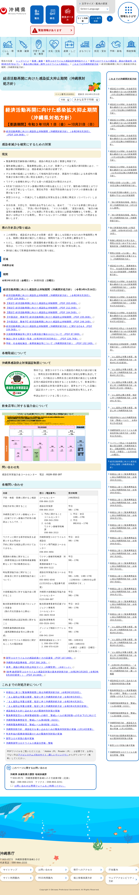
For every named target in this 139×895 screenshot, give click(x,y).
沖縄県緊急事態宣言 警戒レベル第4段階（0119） (32, 724)
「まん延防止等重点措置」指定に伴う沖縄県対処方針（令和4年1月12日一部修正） (123, 385)
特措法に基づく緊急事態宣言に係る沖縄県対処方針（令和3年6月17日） (123, 592)
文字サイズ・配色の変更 (95, 3)
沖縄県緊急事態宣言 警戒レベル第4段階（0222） (33, 720)
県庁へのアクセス (83, 870)
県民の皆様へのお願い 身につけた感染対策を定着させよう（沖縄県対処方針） (123, 256)
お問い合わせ (45, 870)
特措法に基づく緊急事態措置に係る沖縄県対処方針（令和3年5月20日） (44, 692)
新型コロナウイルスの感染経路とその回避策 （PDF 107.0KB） (39, 658)
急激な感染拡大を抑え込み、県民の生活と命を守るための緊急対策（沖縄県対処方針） (123, 243)
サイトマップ (10, 870)
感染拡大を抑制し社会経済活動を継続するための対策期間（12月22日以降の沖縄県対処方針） (124, 171)
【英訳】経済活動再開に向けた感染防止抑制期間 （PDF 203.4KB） (42, 303)
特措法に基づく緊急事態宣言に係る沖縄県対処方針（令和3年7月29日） (123, 553)
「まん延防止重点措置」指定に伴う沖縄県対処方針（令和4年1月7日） (123, 398)
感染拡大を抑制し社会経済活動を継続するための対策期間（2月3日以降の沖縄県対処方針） (123, 140)
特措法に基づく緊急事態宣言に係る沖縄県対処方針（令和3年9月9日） (123, 490)
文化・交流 (54, 51)
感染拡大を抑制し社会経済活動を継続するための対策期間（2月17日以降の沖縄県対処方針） (123, 108)
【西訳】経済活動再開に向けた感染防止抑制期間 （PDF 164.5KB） (42, 312)
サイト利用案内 (11, 878)
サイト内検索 (83, 19)
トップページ (22, 61)
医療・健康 (23, 51)
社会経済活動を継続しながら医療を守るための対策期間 (123, 193)
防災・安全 (100, 51)
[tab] (82, 20)
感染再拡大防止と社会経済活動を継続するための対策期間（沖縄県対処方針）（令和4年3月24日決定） (123, 332)
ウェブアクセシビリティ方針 (121, 879)
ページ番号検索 (96, 19)
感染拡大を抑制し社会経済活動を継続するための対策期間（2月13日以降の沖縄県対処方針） (123, 124)
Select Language (89, 9)
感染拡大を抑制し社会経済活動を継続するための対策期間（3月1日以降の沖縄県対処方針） (123, 93)
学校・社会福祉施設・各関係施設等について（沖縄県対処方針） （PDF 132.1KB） (50, 343)
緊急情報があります (50, 30)
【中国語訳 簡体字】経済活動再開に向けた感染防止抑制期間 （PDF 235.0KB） (49, 317)
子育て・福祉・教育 (39, 52)
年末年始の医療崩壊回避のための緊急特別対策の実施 (34, 734)
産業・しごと (69, 52)
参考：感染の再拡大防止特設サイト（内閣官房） (39, 667)
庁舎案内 (113, 870)
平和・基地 (116, 51)
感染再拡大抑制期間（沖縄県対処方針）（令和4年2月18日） (123, 347)
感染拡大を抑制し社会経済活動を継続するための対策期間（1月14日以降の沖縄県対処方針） (123, 155)
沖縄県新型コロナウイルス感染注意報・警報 (29, 743)
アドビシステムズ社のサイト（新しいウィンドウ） (43, 755)
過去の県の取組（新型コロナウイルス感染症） (46, 64)
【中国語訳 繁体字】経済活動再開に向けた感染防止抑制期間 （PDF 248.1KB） (49, 322)
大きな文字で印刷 (84, 99)
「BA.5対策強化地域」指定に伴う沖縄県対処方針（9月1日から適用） (123, 205)
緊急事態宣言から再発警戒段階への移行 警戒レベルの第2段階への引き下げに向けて (51, 715)
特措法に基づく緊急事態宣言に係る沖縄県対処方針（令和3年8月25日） (123, 503)
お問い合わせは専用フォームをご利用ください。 (40, 786)
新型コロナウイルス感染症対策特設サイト (67, 61)
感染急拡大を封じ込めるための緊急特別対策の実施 (33, 711)
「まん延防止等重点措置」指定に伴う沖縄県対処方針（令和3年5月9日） (44, 697)
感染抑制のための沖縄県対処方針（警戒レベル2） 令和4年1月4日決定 (123, 420)
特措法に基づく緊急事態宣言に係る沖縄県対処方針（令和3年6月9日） (123, 604)
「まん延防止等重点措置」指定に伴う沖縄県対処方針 (123, 409)
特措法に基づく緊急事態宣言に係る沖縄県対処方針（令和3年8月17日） (123, 515)
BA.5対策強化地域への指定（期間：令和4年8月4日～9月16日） (124, 231)
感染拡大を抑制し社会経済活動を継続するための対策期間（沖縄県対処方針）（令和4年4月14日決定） (123, 317)
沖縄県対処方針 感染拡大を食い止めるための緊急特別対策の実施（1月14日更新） (50, 729)
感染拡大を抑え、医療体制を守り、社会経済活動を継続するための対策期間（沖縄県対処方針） (123, 270)
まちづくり (85, 51)
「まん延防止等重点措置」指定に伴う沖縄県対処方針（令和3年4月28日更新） (47, 706)
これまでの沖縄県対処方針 (85, 64)
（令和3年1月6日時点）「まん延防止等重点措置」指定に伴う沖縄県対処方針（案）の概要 (123, 669)
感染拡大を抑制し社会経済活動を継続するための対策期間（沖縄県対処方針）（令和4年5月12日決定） (123, 285)
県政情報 (131, 51)
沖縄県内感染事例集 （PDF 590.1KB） (27, 662)
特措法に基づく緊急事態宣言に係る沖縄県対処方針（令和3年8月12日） (123, 528)
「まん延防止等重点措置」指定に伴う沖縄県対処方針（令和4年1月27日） (123, 372)
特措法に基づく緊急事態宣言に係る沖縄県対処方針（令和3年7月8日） (123, 579)
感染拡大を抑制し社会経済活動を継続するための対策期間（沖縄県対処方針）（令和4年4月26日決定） (123, 301)
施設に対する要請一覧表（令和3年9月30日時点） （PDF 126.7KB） (42, 339)
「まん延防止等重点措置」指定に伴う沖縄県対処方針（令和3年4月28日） (45, 701)
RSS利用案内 (45, 878)
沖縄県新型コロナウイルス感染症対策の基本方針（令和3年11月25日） (123, 433)
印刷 (63, 100)
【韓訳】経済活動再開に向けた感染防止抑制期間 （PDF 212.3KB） (42, 308)
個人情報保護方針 (83, 878)
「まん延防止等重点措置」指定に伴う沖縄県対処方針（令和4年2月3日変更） (123, 360)
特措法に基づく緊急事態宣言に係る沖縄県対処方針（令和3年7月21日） (123, 566)
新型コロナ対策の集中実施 (20, 738)
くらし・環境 (8, 52)
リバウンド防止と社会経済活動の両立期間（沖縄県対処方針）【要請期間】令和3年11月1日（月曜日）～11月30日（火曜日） (123, 449)
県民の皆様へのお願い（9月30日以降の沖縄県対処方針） (123, 184)
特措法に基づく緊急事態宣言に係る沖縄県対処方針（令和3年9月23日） (123, 477)
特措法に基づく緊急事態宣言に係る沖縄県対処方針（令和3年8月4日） (123, 541)
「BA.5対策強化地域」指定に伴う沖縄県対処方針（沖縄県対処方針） (123, 218)
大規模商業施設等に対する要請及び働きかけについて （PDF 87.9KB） (43, 334)
